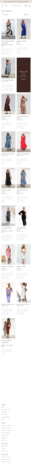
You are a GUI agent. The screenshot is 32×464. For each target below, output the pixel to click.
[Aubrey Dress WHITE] (24, 254)
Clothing (4, 414)
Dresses (4, 412)
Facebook (4, 451)
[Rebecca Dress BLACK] (8, 177)
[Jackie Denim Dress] (8, 141)
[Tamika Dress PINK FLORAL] (24, 104)
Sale (2, 419)
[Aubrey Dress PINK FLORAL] (8, 254)
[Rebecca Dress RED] (24, 141)
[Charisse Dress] (8, 215)
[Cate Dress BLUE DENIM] (24, 177)
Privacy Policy (6, 457)
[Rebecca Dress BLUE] (24, 29)
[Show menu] (2, 6)
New (2, 407)
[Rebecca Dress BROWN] (8, 104)
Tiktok (3, 448)
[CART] (29, 6)
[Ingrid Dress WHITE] (24, 292)
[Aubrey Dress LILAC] (8, 292)
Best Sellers (5, 409)
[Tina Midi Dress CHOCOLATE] (8, 328)
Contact (4, 440)
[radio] (2, 50)
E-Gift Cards (5, 432)
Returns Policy (6, 427)
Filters (5, 14)
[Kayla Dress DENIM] (8, 68)
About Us (4, 437)
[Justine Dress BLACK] (24, 215)
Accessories (5, 417)
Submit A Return (6, 430)
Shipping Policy (6, 425)
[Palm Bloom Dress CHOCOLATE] (8, 29)
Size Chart (4, 435)
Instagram (4, 446)
